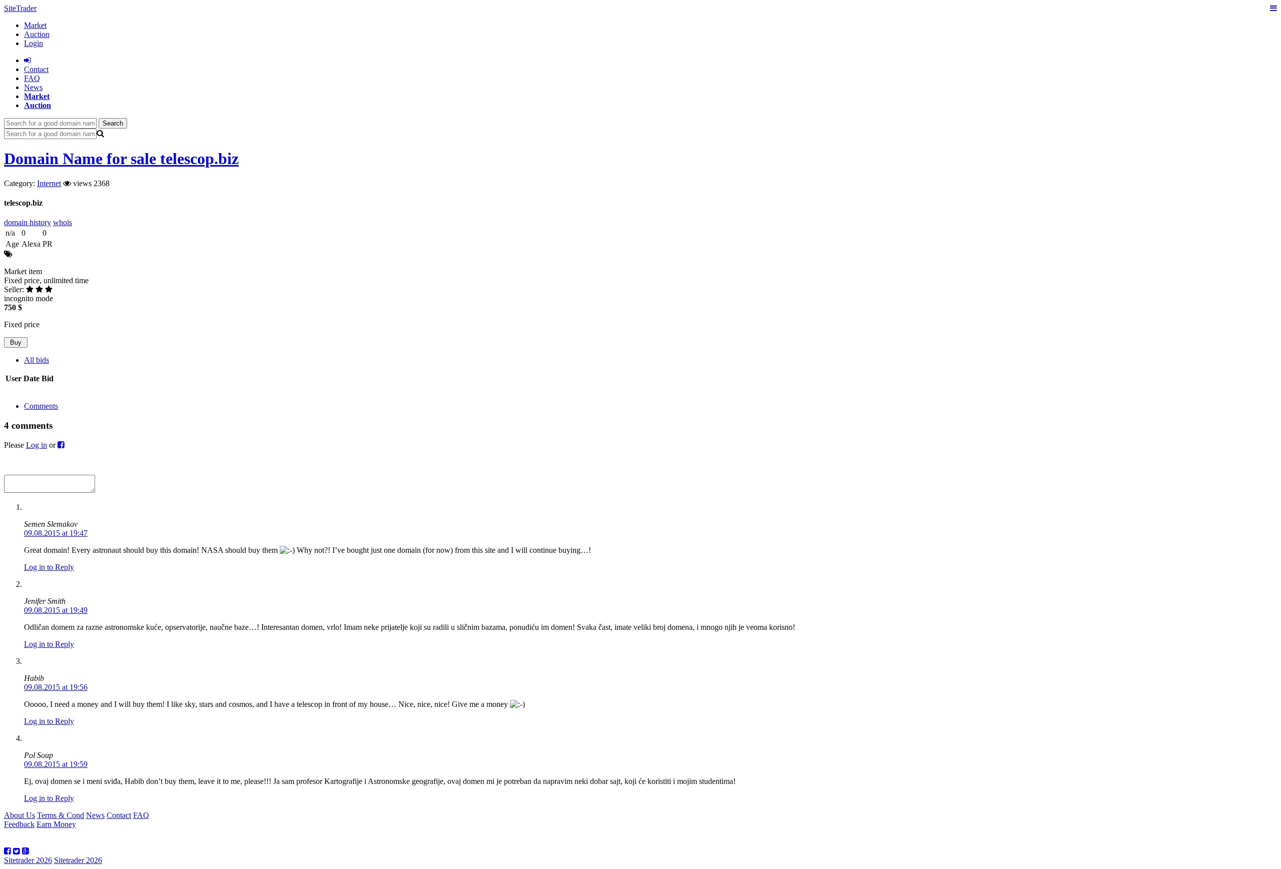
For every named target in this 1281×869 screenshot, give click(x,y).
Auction (37, 34)
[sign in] (27, 60)
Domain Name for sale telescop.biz (121, 159)
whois (62, 222)
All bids (36, 360)
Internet (49, 183)
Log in (36, 445)
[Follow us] (7, 851)
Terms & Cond (60, 815)
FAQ (32, 78)
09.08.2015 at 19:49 (56, 610)
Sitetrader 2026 (28, 860)
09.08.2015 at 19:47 (56, 533)
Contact (119, 815)
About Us (19, 815)
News (33, 87)
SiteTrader (20, 8)
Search (113, 123)
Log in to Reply (49, 567)
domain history (27, 222)
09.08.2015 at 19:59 (56, 764)
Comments (41, 406)
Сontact (36, 69)
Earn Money (56, 824)
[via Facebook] (61, 445)
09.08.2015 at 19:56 (56, 687)
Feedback (19, 824)
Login (33, 43)
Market (35, 25)
